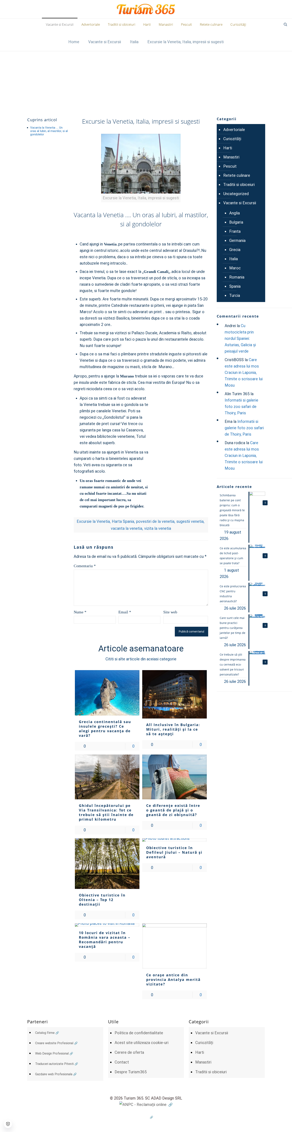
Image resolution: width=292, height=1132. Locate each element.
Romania (236, 277)
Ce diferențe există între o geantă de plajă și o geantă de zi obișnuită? (173, 810)
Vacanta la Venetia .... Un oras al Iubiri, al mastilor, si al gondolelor (49, 131)
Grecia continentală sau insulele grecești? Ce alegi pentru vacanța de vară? (105, 728)
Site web (170, 612)
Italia (134, 41)
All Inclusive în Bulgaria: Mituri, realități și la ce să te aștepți (173, 729)
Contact (122, 1062)
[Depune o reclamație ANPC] (146, 1104)
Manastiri (231, 157)
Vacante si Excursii (104, 41)
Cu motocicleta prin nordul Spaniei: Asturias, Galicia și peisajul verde (240, 338)
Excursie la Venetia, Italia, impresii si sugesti (185, 41)
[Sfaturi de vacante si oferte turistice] (146, 9)
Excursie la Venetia (93, 521)
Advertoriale (234, 129)
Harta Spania (123, 521)
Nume (80, 612)
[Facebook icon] (146, 1117)
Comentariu (85, 566)
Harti (227, 148)
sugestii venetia (190, 521)
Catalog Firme (45, 1033)
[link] (141, 168)
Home (73, 41)
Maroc (235, 268)
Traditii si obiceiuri (239, 184)
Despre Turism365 (131, 1071)
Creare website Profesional (54, 1043)
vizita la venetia (157, 528)
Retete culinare (236, 175)
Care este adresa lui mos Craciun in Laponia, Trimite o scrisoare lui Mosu (244, 372)
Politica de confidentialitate (139, 1032)
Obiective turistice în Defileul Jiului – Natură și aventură (174, 852)
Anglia (234, 213)
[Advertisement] (146, 81)
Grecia (234, 249)
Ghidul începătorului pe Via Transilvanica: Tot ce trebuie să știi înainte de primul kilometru (106, 812)
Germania (237, 240)
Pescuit (230, 166)
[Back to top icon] (273, 1124)
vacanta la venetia (126, 528)
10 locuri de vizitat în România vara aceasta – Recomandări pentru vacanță (104, 939)
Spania (235, 286)
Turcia (234, 295)
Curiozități (232, 138)
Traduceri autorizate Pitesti (54, 1064)
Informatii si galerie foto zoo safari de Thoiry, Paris (241, 406)
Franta (235, 231)
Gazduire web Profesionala (53, 1074)
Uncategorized (236, 193)
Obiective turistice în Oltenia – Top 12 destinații (102, 900)
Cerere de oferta (129, 1052)
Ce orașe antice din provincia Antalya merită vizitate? (173, 979)
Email (124, 612)
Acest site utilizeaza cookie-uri (141, 1042)
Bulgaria (236, 222)
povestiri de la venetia (155, 521)
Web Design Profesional (52, 1053)
